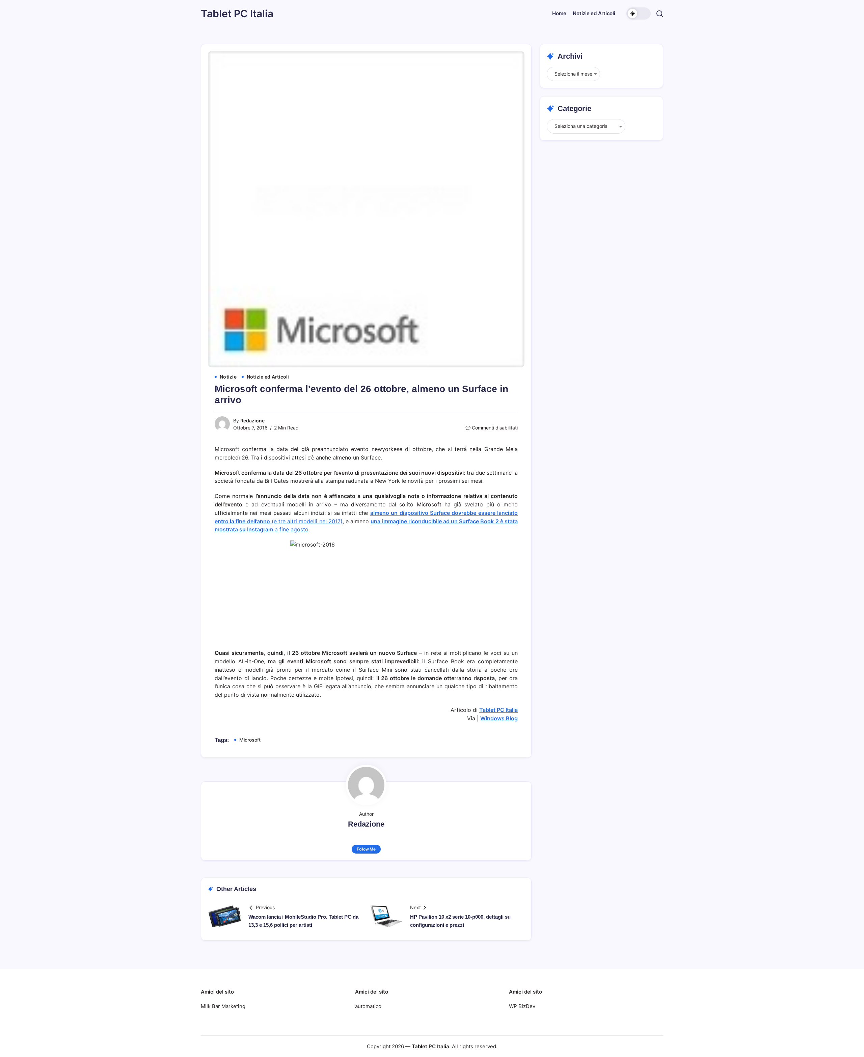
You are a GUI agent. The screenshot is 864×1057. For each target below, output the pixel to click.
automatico (368, 1006)
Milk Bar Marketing (223, 1006)
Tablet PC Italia (237, 13)
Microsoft (250, 740)
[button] (638, 13)
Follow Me (366, 849)
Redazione (252, 420)
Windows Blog (499, 718)
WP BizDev (522, 1006)
